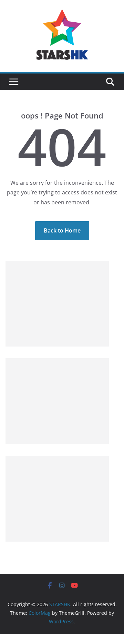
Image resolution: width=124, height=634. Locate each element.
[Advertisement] (57, 304)
